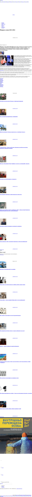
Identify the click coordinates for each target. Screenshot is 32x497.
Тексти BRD (3, 24)
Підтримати (3, 27)
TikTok (19, 495)
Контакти (3, 487)
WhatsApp (25, 495)
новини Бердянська (19, 488)
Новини (3, 23)
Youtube (14, 495)
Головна (3, 22)
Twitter (30, 495)
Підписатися (2, 254)
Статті (2, 26)
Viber (9, 495)
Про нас (3, 486)
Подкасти (3, 25)
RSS (2, 496)
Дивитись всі (2, 249)
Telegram (4, 495)
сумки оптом (2, 70)
